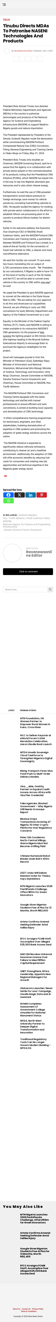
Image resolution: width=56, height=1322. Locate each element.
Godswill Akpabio (27, 515)
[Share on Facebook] (16, 58)
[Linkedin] (30, 495)
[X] (19, 495)
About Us (16, 1309)
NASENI (7, 521)
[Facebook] (8, 495)
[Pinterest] (41, 495)
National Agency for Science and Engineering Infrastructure (26, 525)
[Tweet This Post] (22, 58)
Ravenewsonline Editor (23, 51)
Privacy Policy (37, 1309)
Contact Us (26, 1309)
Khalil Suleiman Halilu (38, 518)
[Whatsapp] (8, 500)
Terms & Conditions (29, 1311)
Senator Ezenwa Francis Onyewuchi (23, 530)
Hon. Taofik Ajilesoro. (14, 518)
